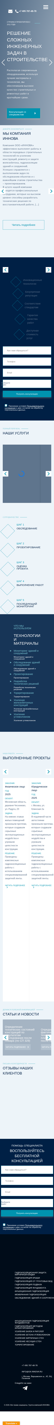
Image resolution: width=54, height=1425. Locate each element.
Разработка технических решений (25, 688)
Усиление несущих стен (28, 1341)
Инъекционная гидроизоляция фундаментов (32, 1322)
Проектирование (21, 678)
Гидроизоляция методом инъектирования (29, 1327)
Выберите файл (6, 384)
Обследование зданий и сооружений (25, 669)
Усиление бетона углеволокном (32, 1335)
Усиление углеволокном (25, 720)
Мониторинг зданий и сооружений (23, 658)
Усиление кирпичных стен (29, 1338)
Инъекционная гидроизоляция (32, 1291)
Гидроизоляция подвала (28, 1284)
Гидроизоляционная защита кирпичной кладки (30, 1274)
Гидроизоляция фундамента (30, 1288)
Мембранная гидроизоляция (30, 1294)
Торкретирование (22, 696)
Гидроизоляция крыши (27, 1278)
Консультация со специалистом (17, 113)
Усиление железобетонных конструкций (26, 710)
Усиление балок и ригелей (29, 1331)
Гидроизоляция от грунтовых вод (33, 1281)
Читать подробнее (23, 224)
